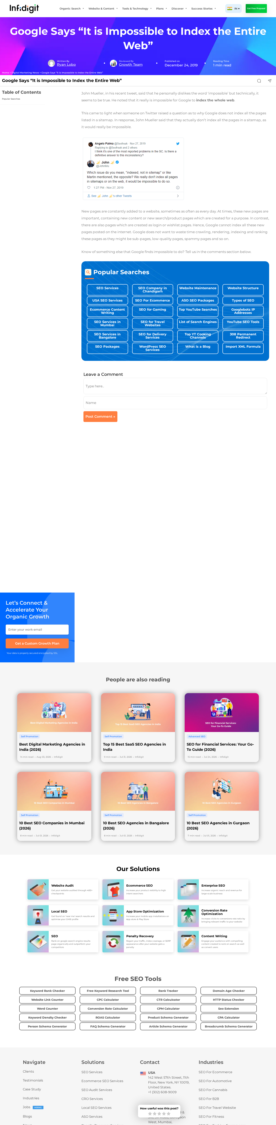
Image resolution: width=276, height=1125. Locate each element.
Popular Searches (11, 99)
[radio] (150, 1114)
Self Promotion (29, 736)
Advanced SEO (197, 736)
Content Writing (214, 936)
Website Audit (62, 885)
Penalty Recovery (140, 936)
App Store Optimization (145, 911)
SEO (54, 936)
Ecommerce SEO (139, 885)
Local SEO (59, 911)
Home (5, 72)
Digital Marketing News (25, 72)
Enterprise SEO (213, 885)
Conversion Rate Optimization (214, 912)
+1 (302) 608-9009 (162, 1092)
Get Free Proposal (256, 8)
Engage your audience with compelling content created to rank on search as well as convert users (222, 944)
